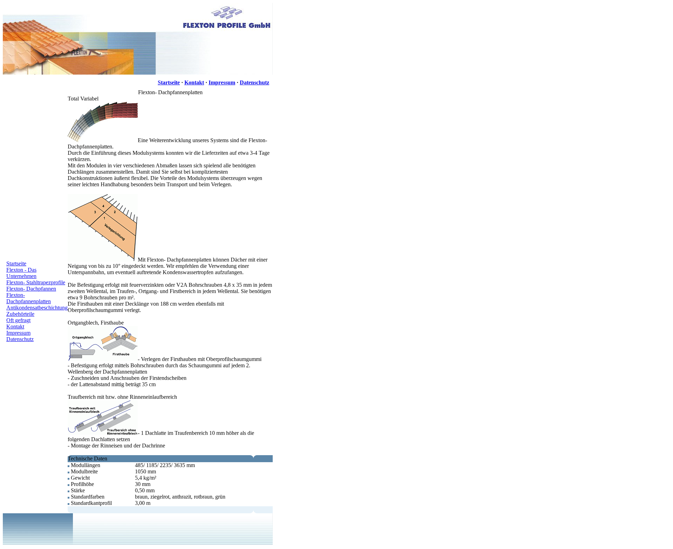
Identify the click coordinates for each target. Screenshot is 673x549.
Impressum (222, 82)
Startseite (169, 82)
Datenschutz (254, 82)
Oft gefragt (18, 320)
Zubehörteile (20, 314)
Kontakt (194, 82)
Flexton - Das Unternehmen (21, 273)
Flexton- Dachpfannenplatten (28, 298)
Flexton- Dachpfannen (31, 289)
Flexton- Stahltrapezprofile (35, 282)
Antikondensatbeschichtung (37, 308)
